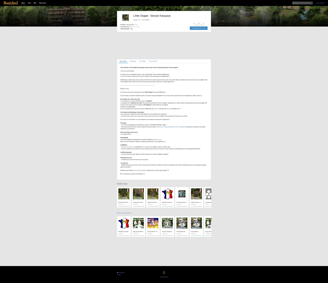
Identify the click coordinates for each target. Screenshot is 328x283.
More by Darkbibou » (124, 213)
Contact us (122, 272)
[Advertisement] (164, 46)
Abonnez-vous (157, 139)
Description (123, 61)
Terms (119, 274)
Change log (133, 61)
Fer (180, 108)
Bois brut (156, 108)
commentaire (139, 170)
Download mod (199, 28)
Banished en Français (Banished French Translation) (170, 127)
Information (142, 61)
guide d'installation (128, 147)
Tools (29, 3)
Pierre (168, 108)
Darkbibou (147, 20)
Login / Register (320, 3)
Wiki (35, 3)
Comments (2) (153, 61)
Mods (23, 3)
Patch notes (42, 3)
